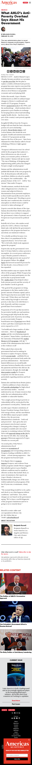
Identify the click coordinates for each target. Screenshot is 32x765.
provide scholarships (11, 387)
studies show (9, 280)
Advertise (16, 723)
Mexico (4, 10)
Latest (16, 732)
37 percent (18, 321)
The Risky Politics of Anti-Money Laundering (15, 652)
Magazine (16, 728)
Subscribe (12, 710)
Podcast (16, 716)
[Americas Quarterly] (9, 3)
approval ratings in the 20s (18, 433)
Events (16, 737)
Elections (16, 730)
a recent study (11, 356)
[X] (11, 71)
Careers (16, 727)
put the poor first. (9, 81)
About (16, 721)
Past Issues (16, 704)
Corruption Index (16, 735)
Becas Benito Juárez (15, 130)
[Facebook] (8, 71)
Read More (16, 701)
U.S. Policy (16, 734)
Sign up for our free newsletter (17, 750)
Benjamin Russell (9, 34)
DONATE (25, 2)
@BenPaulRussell (13, 517)
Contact (16, 725)
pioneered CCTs (13, 106)
